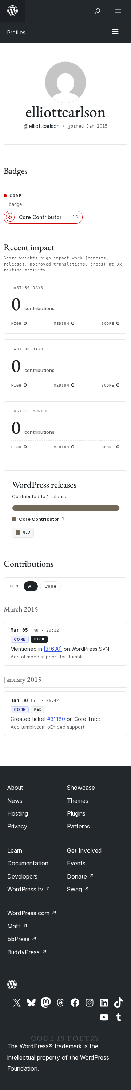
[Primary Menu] (115, 32)
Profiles (16, 32)
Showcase (81, 787)
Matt (17, 926)
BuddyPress (27, 952)
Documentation (27, 863)
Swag (78, 889)
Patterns (78, 826)
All (30, 586)
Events (76, 863)
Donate (80, 876)
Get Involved (84, 850)
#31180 (56, 719)
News (15, 800)
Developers (22, 876)
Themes (77, 800)
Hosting (17, 813)
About (15, 787)
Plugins (76, 813)
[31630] (53, 649)
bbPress (22, 939)
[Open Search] (97, 11)
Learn (14, 850)
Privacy (17, 826)
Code (50, 586)
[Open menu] (119, 11)
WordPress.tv (29, 889)
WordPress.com (32, 913)
